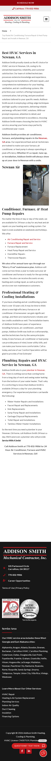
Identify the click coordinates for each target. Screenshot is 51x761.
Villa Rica (35, 673)
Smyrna (35, 669)
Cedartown (7, 654)
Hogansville (14, 662)
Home (4, 31)
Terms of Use (8, 588)
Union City (26, 673)
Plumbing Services (10, 701)
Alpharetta (7, 647)
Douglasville (26, 654)
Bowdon (32, 647)
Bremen (40, 647)
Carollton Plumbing (38, 651)
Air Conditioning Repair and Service (23, 239)
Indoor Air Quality (10, 705)
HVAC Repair (8, 694)
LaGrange (25, 662)
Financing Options (10, 716)
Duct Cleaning (8, 709)
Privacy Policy (22, 588)
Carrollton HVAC (20, 651)
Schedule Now (25, 3)
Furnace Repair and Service (20, 243)
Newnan (6, 666)
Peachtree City (17, 666)
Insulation (6, 712)
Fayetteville (7, 658)
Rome (4, 669)
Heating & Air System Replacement (18, 698)
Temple (16, 673)
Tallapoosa (7, 673)
